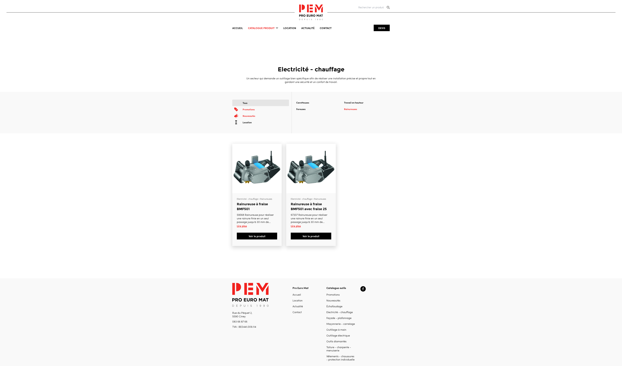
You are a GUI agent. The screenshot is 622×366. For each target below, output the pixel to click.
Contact (326, 28)
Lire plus (242, 226)
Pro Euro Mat (301, 288)
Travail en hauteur (353, 102)
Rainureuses (350, 109)
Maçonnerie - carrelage (340, 324)
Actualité (308, 28)
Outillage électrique (338, 336)
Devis (381, 28)
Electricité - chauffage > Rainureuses (254, 199)
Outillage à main (336, 330)
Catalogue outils (336, 288)
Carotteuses (302, 102)
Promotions (333, 295)
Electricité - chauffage (339, 312)
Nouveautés (333, 300)
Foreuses (300, 109)
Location (289, 28)
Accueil (237, 28)
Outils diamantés (336, 341)
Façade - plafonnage (338, 318)
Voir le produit (257, 236)
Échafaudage (334, 306)
